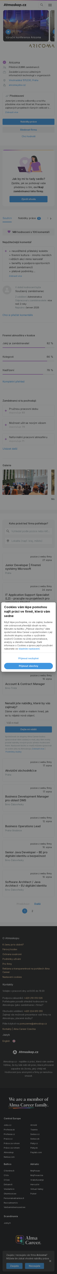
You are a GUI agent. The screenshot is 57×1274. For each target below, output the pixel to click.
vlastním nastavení (29, 648)
